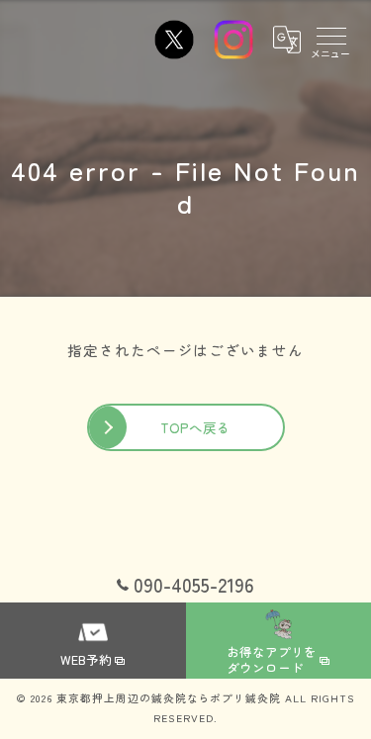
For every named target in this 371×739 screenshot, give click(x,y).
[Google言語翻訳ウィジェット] (286, 39)
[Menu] (330, 39)
